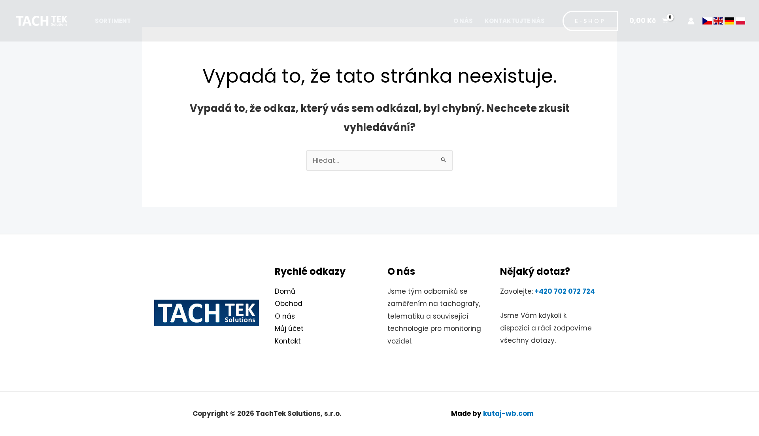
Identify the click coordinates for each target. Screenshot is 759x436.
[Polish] (740, 21)
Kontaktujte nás (515, 21)
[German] (729, 21)
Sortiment (113, 21)
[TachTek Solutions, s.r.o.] (41, 20)
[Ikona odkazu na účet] (691, 21)
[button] (590, 21)
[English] (718, 21)
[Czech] (707, 21)
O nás (463, 21)
